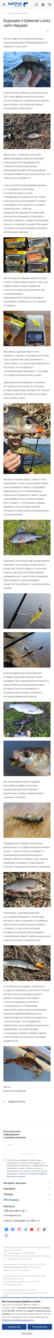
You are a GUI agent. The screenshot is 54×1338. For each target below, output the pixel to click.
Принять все (14, 1326)
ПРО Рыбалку (11, 1199)
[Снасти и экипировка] (5, 13)
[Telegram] (25, 1229)
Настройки (27, 1333)
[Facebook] (13, 1229)
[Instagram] (19, 1229)
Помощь (8, 1194)
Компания (9, 1188)
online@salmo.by (12, 1215)
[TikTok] (44, 1229)
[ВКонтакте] (6, 1229)
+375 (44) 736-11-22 (14, 1211)
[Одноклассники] (38, 1229)
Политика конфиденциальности (18, 1320)
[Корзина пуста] (49, 4)
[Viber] (6, 1236)
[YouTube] (32, 1229)
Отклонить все (39, 1326)
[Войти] (43, 4)
